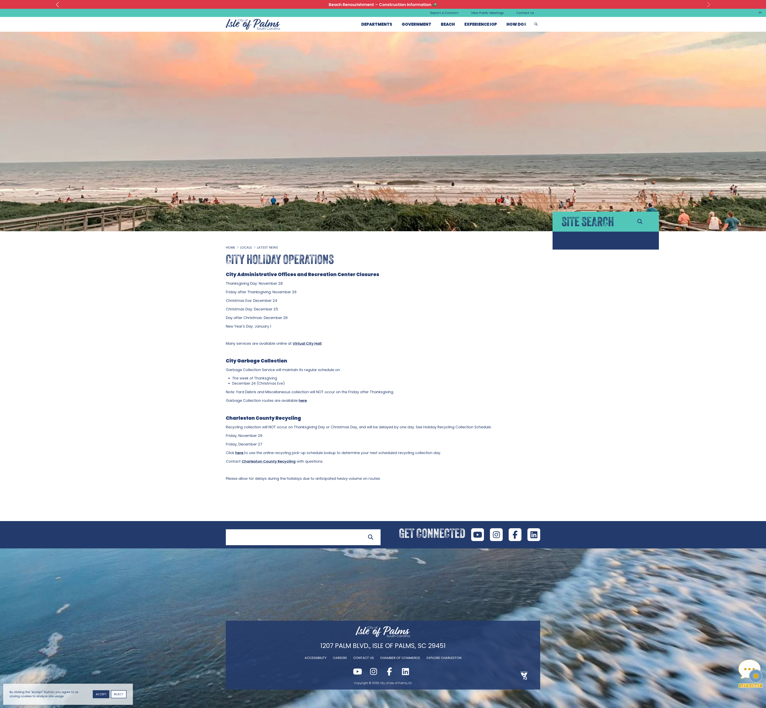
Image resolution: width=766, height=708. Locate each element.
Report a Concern (444, 13)
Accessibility (316, 657)
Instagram (496, 534)
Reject (118, 694)
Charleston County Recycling (269, 461)
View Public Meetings (487, 13)
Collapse (760, 13)
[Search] (536, 24)
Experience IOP (480, 24)
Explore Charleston (443, 657)
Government (416, 24)
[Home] (383, 635)
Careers (340, 657)
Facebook (515, 534)
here (303, 400)
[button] (57, 4)
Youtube (477, 534)
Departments (376, 24)
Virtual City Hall (307, 343)
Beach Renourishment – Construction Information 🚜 (383, 4)
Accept (101, 694)
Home (230, 247)
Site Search (234, 527)
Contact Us (525, 13)
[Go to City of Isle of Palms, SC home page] (253, 21)
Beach (448, 24)
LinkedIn (533, 534)
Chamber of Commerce (400, 657)
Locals (246, 247)
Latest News (267, 247)
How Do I (516, 24)
